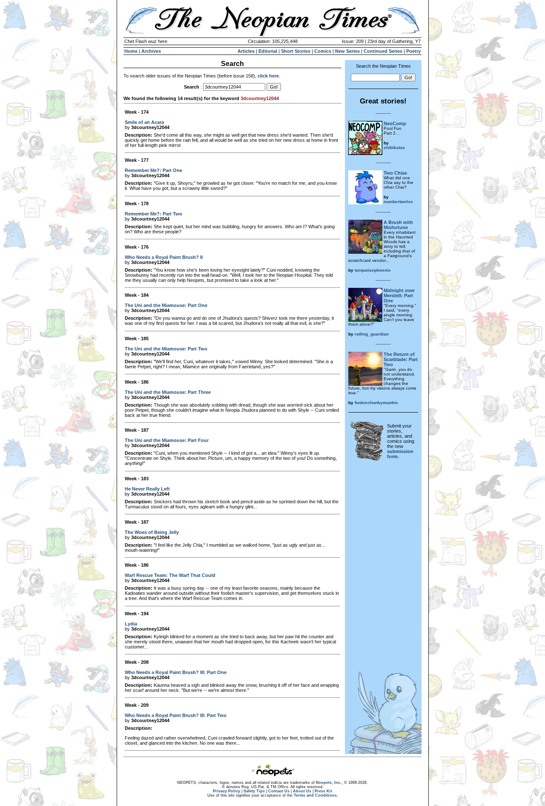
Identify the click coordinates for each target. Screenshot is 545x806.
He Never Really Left (147, 488)
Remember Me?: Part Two (153, 213)
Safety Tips (254, 791)
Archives (151, 51)
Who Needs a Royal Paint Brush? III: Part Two (176, 715)
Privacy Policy (226, 791)
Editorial (267, 51)
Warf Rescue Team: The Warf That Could (170, 575)
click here (268, 75)
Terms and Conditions (315, 795)
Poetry (413, 51)
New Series (347, 51)
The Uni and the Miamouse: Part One (166, 305)
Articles (246, 51)
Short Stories (295, 51)
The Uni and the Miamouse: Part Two (166, 348)
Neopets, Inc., (329, 782)
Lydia (131, 623)
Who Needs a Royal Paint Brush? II (164, 257)
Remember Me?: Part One (153, 170)
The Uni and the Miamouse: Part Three (168, 392)
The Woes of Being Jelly (152, 532)
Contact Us (279, 791)
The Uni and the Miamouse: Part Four (167, 440)
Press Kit (323, 791)
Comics (322, 51)
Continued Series (383, 51)
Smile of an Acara (144, 122)
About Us (302, 791)
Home (131, 51)
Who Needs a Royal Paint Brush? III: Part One (176, 672)
